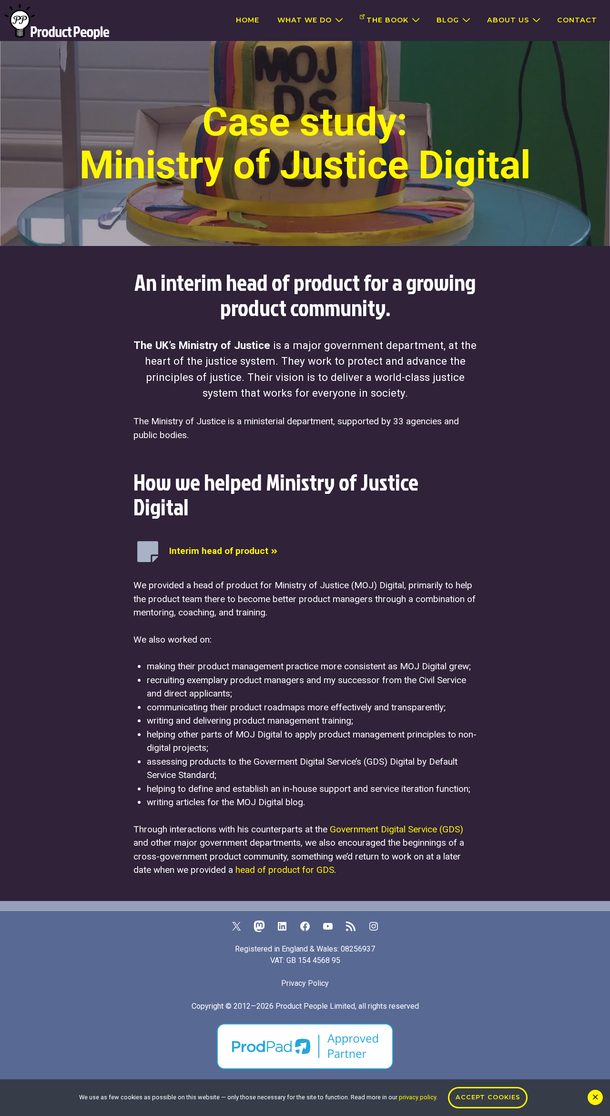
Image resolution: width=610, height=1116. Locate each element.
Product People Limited (315, 1006)
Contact (577, 20)
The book (387, 20)
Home (247, 20)
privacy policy (417, 1097)
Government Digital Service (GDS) (396, 829)
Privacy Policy (305, 983)
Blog (448, 20)
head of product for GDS (284, 869)
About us (508, 20)
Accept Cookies (488, 1097)
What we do (304, 20)
